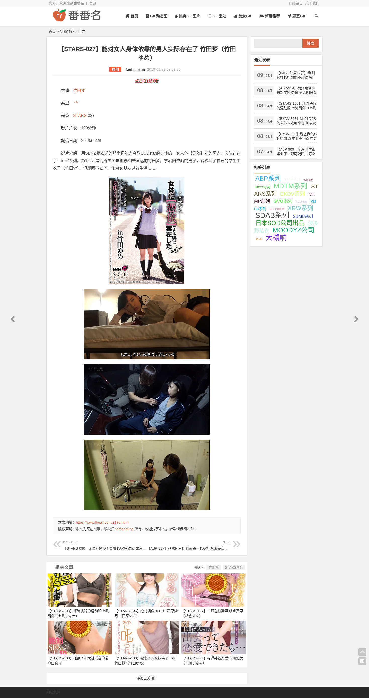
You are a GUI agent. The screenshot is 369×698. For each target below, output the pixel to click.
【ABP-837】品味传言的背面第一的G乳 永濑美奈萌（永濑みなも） (200, 545)
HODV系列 (301, 202)
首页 (134, 16)
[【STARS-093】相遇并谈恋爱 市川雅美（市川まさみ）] (213, 637)
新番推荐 (272, 16)
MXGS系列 (262, 187)
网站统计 (53, 692)
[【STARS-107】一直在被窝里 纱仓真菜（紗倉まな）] (213, 590)
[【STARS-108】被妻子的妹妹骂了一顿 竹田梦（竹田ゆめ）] (147, 637)
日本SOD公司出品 (279, 223)
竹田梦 (79, 90)
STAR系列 (292, 179)
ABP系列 (268, 178)
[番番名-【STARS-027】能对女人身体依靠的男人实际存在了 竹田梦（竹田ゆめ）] (76, 19)
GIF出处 (218, 16)
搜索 (310, 43)
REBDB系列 (277, 209)
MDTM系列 (291, 186)
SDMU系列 (303, 216)
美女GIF (244, 16)
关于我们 (312, 3)
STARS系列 (234, 567)
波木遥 (258, 239)
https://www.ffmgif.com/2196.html (102, 522)
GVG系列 (282, 201)
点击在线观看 (147, 81)
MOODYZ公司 (293, 230)
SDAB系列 (272, 215)
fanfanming (135, 69)
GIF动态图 (158, 16)
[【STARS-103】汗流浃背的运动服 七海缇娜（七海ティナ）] (80, 590)
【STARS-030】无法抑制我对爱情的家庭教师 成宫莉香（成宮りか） (116, 545)
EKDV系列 (292, 194)
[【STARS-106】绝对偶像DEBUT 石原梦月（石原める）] (147, 590)
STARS (80, 115)
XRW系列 (300, 208)
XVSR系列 (308, 180)
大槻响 (276, 238)
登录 (92, 3)
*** (76, 103)
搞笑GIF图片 (189, 16)
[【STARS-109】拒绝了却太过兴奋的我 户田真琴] (80, 637)
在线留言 (296, 3)
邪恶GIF (298, 16)
